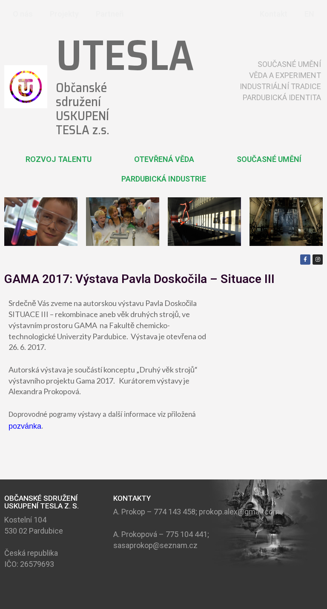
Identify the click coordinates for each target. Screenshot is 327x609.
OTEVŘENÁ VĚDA (164, 159)
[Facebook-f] (305, 259)
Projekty (64, 13)
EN (309, 13)
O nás (23, 13)
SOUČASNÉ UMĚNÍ (269, 159)
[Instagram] (318, 259)
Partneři (110, 13)
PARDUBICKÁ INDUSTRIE (163, 178)
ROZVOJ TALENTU (59, 159)
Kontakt (273, 13)
